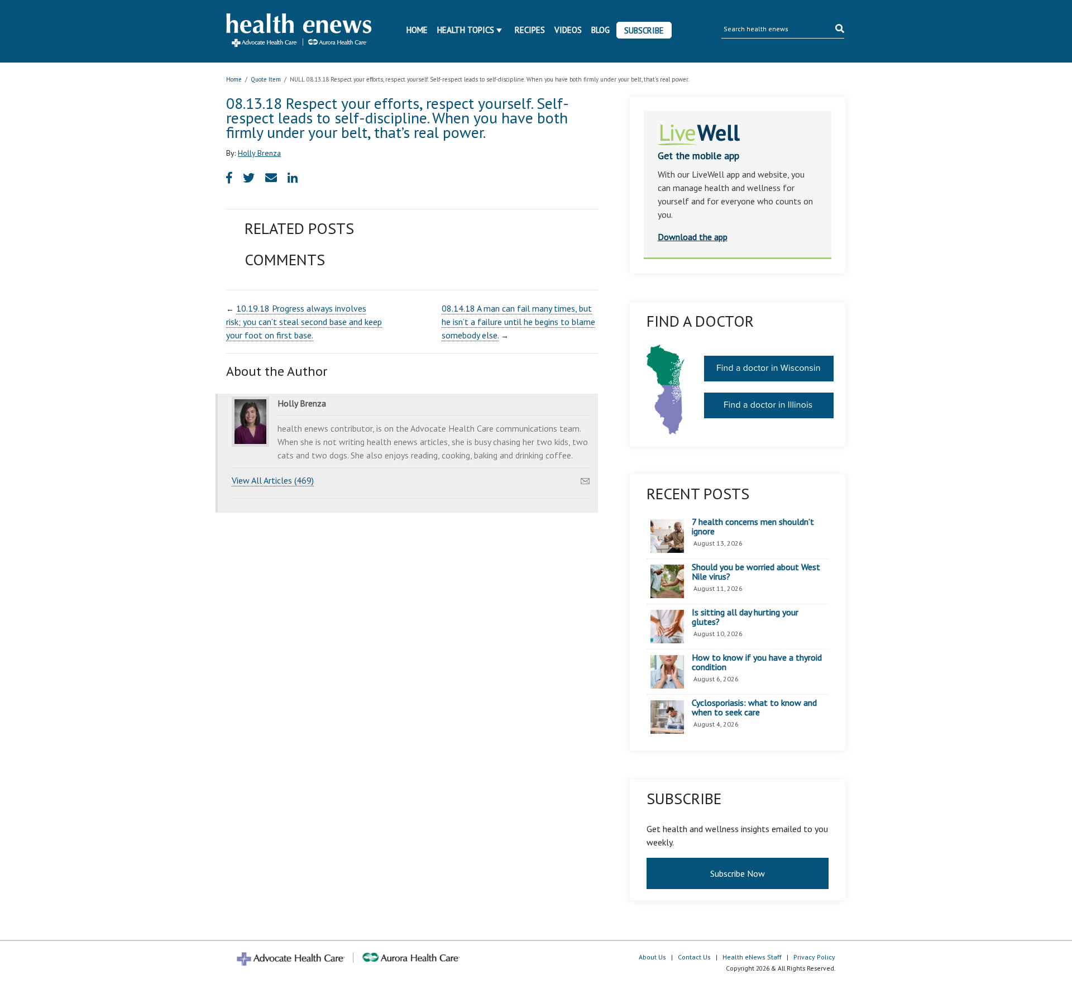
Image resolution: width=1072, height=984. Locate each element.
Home (417, 30)
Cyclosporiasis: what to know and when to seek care (754, 708)
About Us (652, 957)
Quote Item (266, 79)
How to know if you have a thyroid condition (757, 662)
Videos (568, 30)
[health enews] (299, 31)
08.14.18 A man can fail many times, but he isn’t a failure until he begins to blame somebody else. (518, 322)
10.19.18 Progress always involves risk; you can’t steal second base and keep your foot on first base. (304, 322)
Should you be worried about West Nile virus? (756, 572)
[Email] (585, 478)
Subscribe (644, 30)
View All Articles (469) (273, 480)
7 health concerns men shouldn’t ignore (753, 527)
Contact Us (694, 957)
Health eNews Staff (752, 957)
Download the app (693, 236)
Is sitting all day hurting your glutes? (745, 617)
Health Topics (465, 30)
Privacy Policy (814, 957)
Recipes (530, 30)
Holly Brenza (259, 153)
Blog (600, 30)
